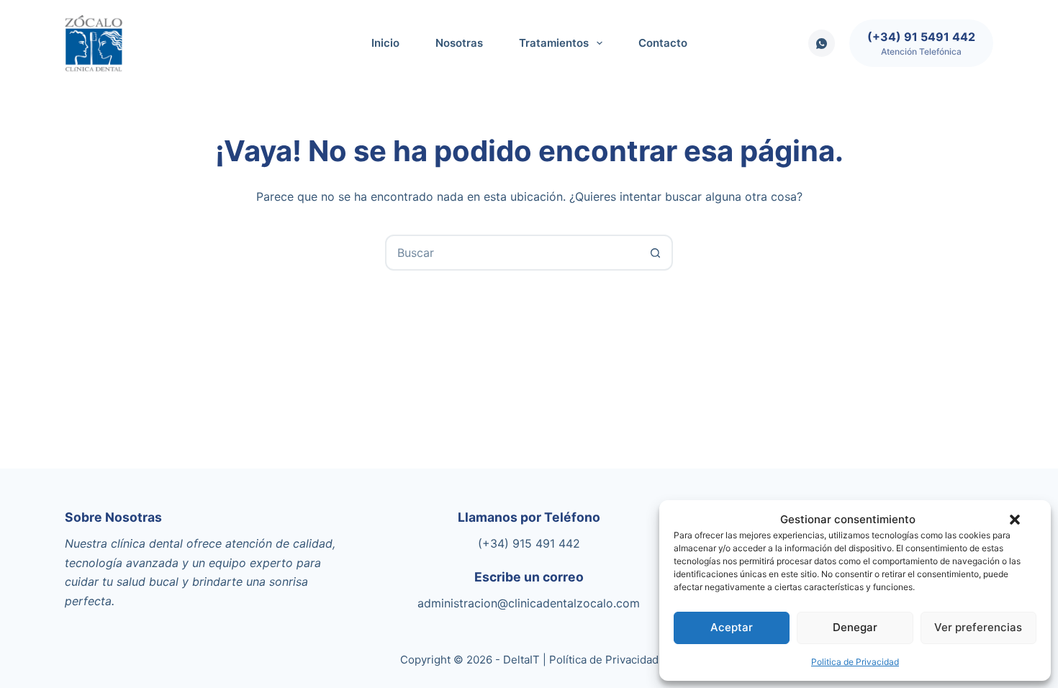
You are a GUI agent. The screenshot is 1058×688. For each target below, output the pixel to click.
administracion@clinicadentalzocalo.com (528, 603)
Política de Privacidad (604, 659)
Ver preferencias (978, 627)
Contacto (662, 43)
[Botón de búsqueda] (655, 252)
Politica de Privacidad (855, 661)
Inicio (385, 43)
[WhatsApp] (822, 43)
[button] (1015, 519)
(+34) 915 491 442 (529, 543)
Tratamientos (554, 43)
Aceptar (731, 627)
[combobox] (512, 253)
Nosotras (459, 43)
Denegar (855, 627)
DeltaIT (521, 659)
